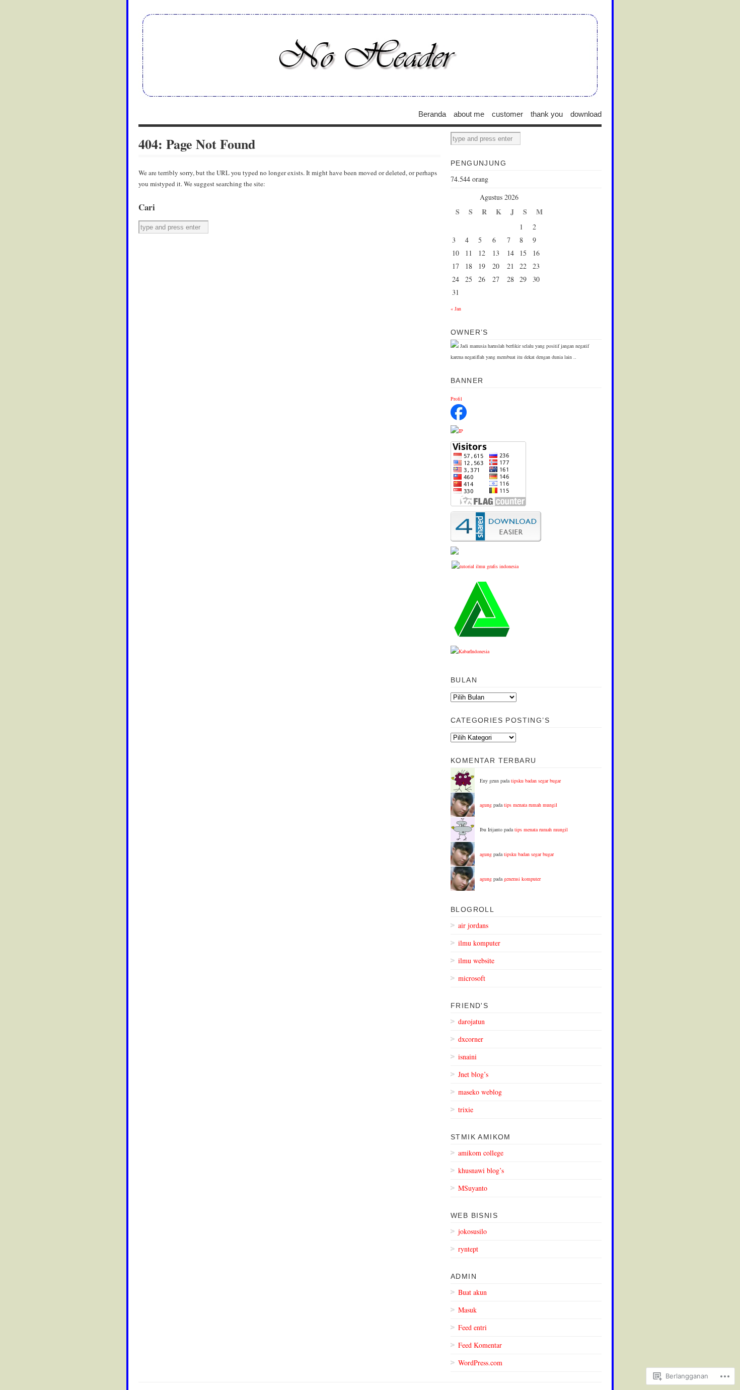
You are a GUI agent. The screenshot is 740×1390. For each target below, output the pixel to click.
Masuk (467, 1310)
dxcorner (470, 1039)
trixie (465, 1109)
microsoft (471, 978)
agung (486, 804)
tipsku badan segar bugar (536, 780)
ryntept (468, 1249)
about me (469, 113)
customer (507, 113)
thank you (547, 113)
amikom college (480, 1152)
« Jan (456, 308)
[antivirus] (482, 638)
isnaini (467, 1056)
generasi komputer (522, 878)
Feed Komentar (480, 1345)
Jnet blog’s (473, 1074)
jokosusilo (472, 1231)
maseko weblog (480, 1092)
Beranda (432, 113)
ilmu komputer (479, 943)
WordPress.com (480, 1362)
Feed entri (472, 1327)
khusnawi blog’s (481, 1170)
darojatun (471, 1021)
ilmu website (476, 960)
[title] (459, 418)
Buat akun (472, 1292)
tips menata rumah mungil (530, 804)
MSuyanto (472, 1188)
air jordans (473, 925)
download (586, 113)
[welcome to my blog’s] (370, 55)
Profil (456, 398)
